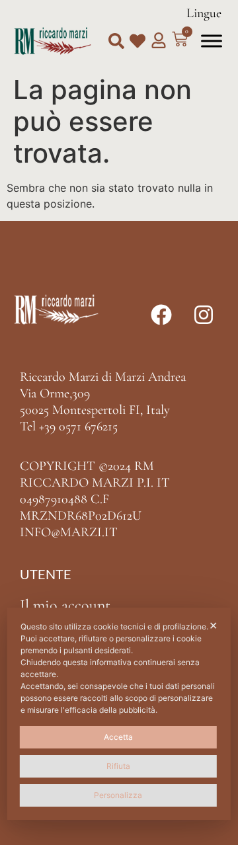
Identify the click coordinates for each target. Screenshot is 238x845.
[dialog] (119, 714)
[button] (116, 41)
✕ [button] (213, 625)
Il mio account (65, 605)
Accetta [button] (118, 737)
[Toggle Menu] (211, 40)
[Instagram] (203, 315)
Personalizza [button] (118, 795)
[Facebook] (161, 315)
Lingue (203, 13)
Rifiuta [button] (118, 766)
